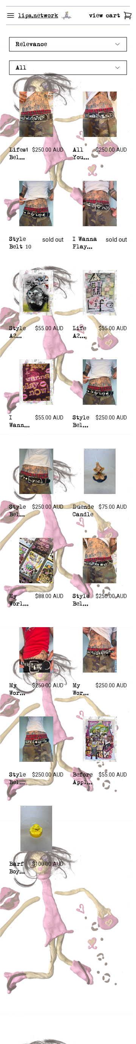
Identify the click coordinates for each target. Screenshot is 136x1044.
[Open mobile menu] (10, 15)
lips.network (38, 15)
